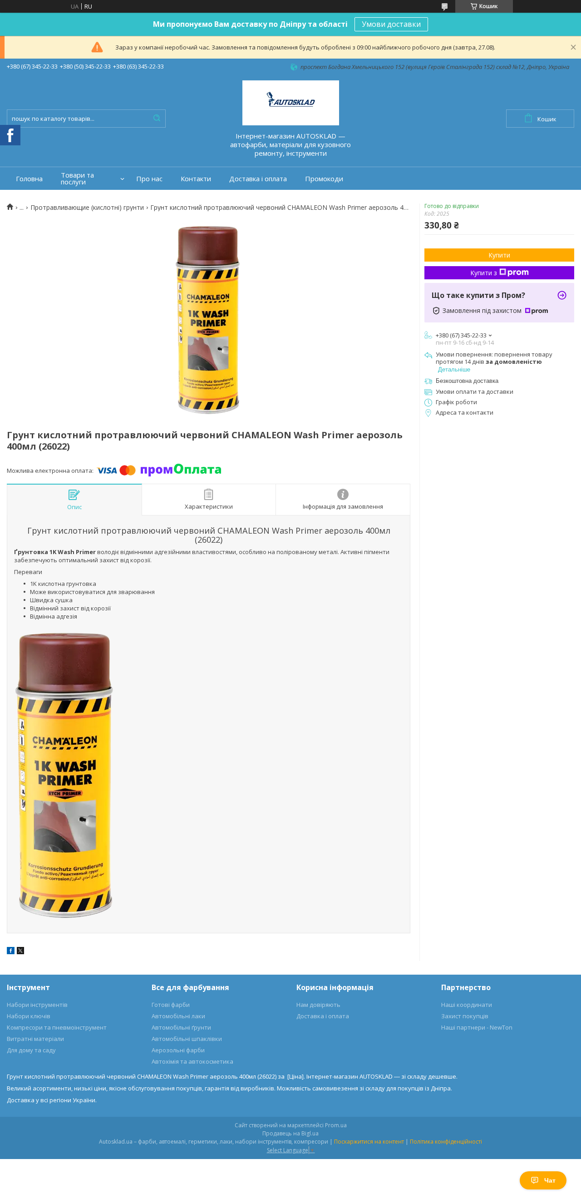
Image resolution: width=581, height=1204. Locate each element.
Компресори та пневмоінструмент (57, 1027)
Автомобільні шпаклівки (187, 1039)
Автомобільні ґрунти (181, 1027)
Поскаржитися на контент (369, 1141)
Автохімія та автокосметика (192, 1061)
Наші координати (466, 1005)
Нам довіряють (318, 1005)
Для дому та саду (31, 1050)
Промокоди (324, 178)
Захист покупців (464, 1016)
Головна (29, 178)
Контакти (196, 178)
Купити (499, 255)
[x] (20, 952)
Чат (550, 1180)
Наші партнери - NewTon (476, 1027)
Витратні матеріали (35, 1039)
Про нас (149, 178)
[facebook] (11, 952)
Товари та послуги (77, 178)
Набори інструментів (37, 1005)
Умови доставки (391, 24)
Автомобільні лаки (178, 1016)
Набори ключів (28, 1016)
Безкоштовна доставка (467, 380)
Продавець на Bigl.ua (290, 1133)
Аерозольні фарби (178, 1050)
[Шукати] (157, 118)
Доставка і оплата (258, 178)
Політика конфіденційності (446, 1141)
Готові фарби (171, 1005)
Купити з (483, 272)
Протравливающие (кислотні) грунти (87, 207)
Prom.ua (336, 1125)
